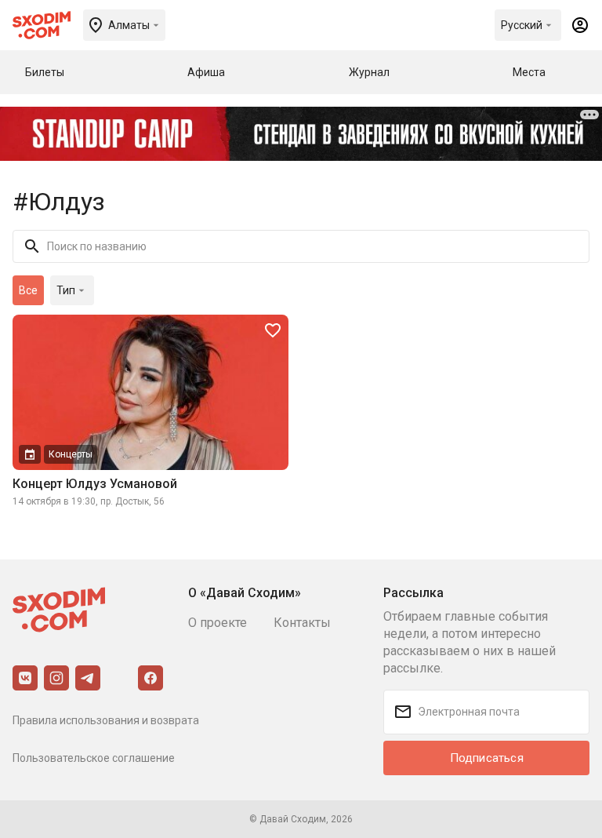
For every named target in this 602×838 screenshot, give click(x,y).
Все (28, 290)
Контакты (302, 622)
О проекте (217, 622)
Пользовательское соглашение (94, 758)
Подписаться (487, 758)
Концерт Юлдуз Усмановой (95, 483)
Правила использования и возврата (106, 720)
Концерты (70, 454)
